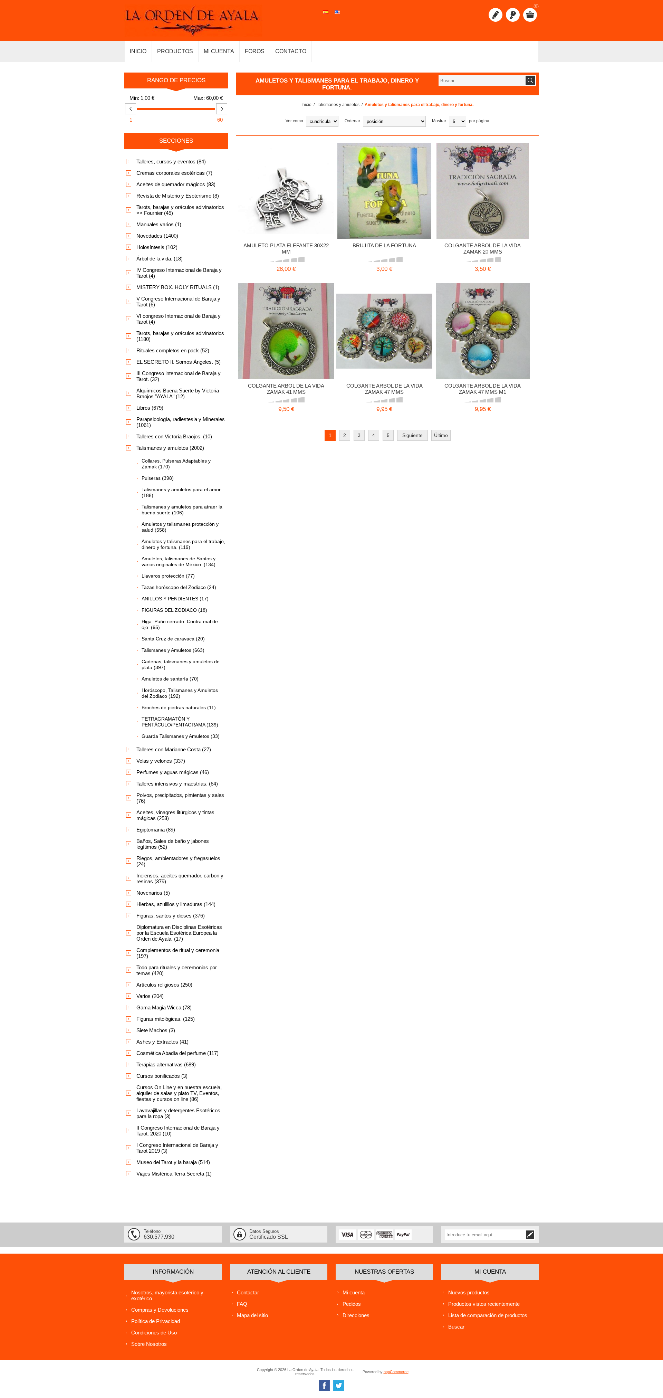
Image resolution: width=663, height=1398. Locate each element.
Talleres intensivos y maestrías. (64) (177, 784)
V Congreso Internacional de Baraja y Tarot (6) (178, 301)
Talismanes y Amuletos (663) (173, 650)
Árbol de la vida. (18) (159, 258)
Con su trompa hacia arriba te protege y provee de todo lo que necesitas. (285, 180)
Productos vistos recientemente (484, 1304)
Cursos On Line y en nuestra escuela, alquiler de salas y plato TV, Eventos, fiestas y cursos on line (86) (179, 1093)
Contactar (248, 1292)
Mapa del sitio (252, 1315)
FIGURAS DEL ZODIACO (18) (174, 610)
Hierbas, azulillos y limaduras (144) (175, 904)
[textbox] (482, 80)
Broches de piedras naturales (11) (179, 707)
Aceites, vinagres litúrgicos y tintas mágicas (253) (175, 815)
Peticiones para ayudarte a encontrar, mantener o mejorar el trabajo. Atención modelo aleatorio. (384, 320)
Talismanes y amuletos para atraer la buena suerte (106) (182, 509)
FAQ (242, 1304)
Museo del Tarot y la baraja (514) (173, 1162)
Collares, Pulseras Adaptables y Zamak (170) (176, 463)
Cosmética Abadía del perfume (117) (177, 1053)
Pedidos (352, 1304)
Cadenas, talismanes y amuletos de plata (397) (181, 664)
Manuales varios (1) (158, 224)
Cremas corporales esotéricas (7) (174, 173)
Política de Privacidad (155, 1321)
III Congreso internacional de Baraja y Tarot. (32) (178, 376)
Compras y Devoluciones (160, 1310)
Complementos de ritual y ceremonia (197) (177, 953)
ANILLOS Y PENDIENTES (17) (175, 598)
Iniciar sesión (513, 15)
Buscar (456, 1327)
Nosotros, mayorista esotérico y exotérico (167, 1295)
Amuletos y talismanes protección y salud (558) (180, 527)
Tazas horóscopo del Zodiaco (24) (179, 587)
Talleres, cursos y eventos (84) (171, 161)
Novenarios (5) (153, 893)
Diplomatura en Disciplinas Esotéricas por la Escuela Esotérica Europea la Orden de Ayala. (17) (179, 933)
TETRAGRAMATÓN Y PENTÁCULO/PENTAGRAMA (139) (180, 721)
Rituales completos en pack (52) (172, 350)
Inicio (306, 104)
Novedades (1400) (157, 236)
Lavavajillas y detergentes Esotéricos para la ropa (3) (178, 1113)
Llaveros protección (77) (168, 576)
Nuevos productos (469, 1292)
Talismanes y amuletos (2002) (170, 448)
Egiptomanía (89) (155, 830)
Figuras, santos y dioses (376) (170, 916)
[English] (337, 15)
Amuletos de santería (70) (170, 679)
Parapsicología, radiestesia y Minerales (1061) (180, 422)
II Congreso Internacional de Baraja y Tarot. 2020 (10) (178, 1131)
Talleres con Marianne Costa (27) (173, 749)
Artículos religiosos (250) (164, 985)
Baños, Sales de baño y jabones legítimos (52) (172, 844)
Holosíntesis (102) (156, 247)
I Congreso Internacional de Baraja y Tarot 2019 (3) (177, 1148)
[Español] (325, 15)
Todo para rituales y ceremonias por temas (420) (176, 970)
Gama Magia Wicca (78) (164, 1007)
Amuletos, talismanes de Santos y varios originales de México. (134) (178, 561)
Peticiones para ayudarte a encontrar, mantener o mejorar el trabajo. (482, 180)
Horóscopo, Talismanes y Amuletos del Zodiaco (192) (180, 693)
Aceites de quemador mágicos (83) (175, 184)
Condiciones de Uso (154, 1332)
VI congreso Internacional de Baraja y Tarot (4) (178, 319)
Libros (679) (149, 408)
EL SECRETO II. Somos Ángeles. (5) (178, 362)
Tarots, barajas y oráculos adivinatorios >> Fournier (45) (180, 210)
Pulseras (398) (158, 478)
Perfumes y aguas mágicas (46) (172, 772)
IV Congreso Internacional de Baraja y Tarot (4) (179, 273)
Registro (495, 15)
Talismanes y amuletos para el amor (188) (181, 492)
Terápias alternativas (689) (166, 1064)
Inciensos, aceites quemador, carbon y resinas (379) (179, 878)
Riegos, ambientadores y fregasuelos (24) (178, 861)
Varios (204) (150, 996)
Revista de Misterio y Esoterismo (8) (177, 196)
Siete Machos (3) (155, 1030)
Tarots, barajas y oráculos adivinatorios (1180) (180, 336)
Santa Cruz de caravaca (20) (173, 638)
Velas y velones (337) (160, 761)
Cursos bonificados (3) (162, 1076)
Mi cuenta (354, 1292)
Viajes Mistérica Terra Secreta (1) (174, 1174)
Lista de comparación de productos (487, 1315)
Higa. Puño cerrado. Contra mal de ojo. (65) (180, 624)
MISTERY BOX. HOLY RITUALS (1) (177, 287)
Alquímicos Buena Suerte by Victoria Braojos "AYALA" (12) (177, 393)
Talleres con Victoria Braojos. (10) (174, 436)
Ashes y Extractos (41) (162, 1042)
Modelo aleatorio (356, 177)
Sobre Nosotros (149, 1344)
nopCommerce (396, 1372)
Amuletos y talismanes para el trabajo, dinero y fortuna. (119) (183, 544)
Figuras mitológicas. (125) (165, 1019)
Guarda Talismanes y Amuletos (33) (181, 736)
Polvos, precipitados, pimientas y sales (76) (180, 798)
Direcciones (356, 1315)
